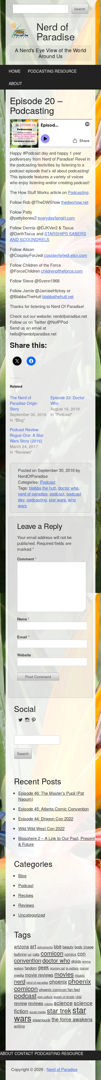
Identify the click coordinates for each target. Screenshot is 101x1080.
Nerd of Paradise (55, 31)
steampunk (41, 1019)
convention (27, 960)
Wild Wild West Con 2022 (41, 828)
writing (19, 1026)
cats (36, 954)
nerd (19, 981)
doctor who (68, 488)
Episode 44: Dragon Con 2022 (45, 818)
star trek (59, 1010)
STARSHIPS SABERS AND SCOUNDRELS (48, 236)
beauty (68, 946)
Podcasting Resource (52, 71)
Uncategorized (31, 915)
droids (76, 961)
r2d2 (78, 997)
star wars (57, 500)
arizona (21, 946)
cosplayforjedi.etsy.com (65, 255)
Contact (24, 1053)
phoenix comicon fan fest (59, 989)
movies (64, 974)
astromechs (45, 947)
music (80, 975)
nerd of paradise (32, 494)
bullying (20, 954)
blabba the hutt (42, 488)
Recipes (25, 895)
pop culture (45, 997)
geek (43, 967)
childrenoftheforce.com (62, 271)
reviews (35, 1003)
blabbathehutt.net (58, 296)
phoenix (58, 981)
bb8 (57, 946)
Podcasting (78, 192)
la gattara (72, 968)
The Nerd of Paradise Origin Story (23, 403)
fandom (31, 968)
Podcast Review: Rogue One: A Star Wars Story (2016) (26, 435)
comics (70, 954)
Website (24, 654)
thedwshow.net (74, 202)
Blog (22, 875)
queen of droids (64, 997)
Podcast (47, 482)
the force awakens (72, 1019)
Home (14, 71)
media (19, 975)
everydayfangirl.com (56, 218)
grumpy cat (57, 968)
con (81, 953)
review (20, 1003)
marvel (84, 968)
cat (29, 954)
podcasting (37, 500)
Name (23, 619)
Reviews (26, 905)
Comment (26, 558)
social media (37, 1012)
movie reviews (39, 975)
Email (23, 637)
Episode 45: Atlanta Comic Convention (53, 809)
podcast (57, 494)
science (63, 1002)
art (33, 946)
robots (48, 1004)
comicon (52, 953)
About (15, 83)
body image (84, 946)
